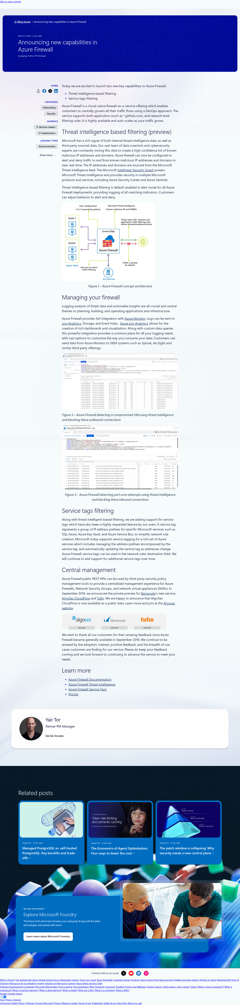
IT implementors (47, 133)
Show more (46, 155)
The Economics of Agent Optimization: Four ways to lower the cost (119, 850)
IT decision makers (45, 127)
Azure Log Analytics (134, 323)
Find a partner (66, 987)
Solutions (4, 983)
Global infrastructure (49, 980)
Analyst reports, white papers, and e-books (168, 987)
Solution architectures (56, 983)
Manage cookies (70, 1003)
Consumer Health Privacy (12, 1003)
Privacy (58, 1003)
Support (71, 983)
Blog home (24, 21)
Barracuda (148, 593)
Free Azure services (163, 980)
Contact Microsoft (44, 1003)
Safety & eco (110, 1003)
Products (135, 980)
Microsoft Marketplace (46, 987)
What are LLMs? (86, 990)
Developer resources (105, 987)
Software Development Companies (17, 987)
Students (120, 987)
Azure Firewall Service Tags (87, 689)
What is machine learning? (25, 990)
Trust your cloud (88, 980)
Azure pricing (147, 980)
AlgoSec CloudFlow (76, 598)
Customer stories (121, 980)
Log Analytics (71, 323)
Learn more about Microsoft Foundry (48, 936)
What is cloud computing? (211, 987)
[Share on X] (50, 91)
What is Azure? (7, 980)
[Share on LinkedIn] (56, 91)
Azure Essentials (104, 980)
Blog (92, 987)
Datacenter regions (69, 980)
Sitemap (30, 1003)
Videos (193, 987)
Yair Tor (24, 56)
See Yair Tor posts (55, 735)
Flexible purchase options (186, 980)
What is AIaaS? (70, 990)
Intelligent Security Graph (135, 170)
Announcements (47, 146)
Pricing (73, 694)
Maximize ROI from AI (228, 980)
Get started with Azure (27, 980)
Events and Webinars (135, 987)
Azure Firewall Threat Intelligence (91, 684)
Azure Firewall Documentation (89, 679)
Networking (49, 107)
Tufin (100, 598)
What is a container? (105, 990)
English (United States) (11, 993)
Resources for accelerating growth (27, 983)
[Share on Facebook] (44, 91)
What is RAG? (122, 990)
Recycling (122, 1003)
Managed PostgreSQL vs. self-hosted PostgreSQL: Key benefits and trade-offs (49, 853)
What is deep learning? (50, 990)
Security (51, 113)
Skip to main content (10, 1)
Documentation (81, 987)
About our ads (135, 1003)
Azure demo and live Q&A (89, 983)
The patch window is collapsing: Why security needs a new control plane (187, 850)
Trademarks (97, 1003)
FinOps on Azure (208, 980)
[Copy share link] (38, 91)
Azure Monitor (135, 319)
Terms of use (85, 1003)
